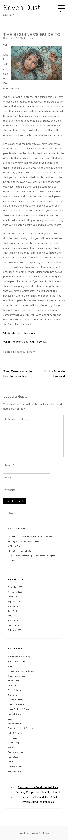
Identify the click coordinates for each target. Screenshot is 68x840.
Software (12, 747)
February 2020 (14, 630)
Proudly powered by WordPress (34, 833)
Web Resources (15, 771)
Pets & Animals (15, 733)
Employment (13, 680)
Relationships (14, 742)
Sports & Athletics (16, 752)
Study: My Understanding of (19, 333)
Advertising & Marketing (19, 656)
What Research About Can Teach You (25, 342)
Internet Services (15, 714)
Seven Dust (21, 8)
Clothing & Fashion (16, 676)
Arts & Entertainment (17, 661)
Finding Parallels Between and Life (23, 541)
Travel (11, 761)
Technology (13, 757)
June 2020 (12, 611)
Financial (12, 685)
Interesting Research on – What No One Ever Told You (32, 536)
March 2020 (13, 625)
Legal (10, 719)
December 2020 (15, 587)
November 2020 (15, 592)
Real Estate (13, 738)
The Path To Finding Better (20, 551)
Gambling (12, 695)
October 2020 (14, 596)
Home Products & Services (19, 709)
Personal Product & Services (20, 728)
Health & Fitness (15, 699)
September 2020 (15, 601)
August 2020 (14, 606)
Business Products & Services (21, 671)
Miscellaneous (14, 723)
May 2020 (12, 615)
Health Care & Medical (18, 704)
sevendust (32, 38)
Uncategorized (14, 766)
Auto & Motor (14, 666)
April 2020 (13, 620)
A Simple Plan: (14, 546)
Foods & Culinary (25, 352)
